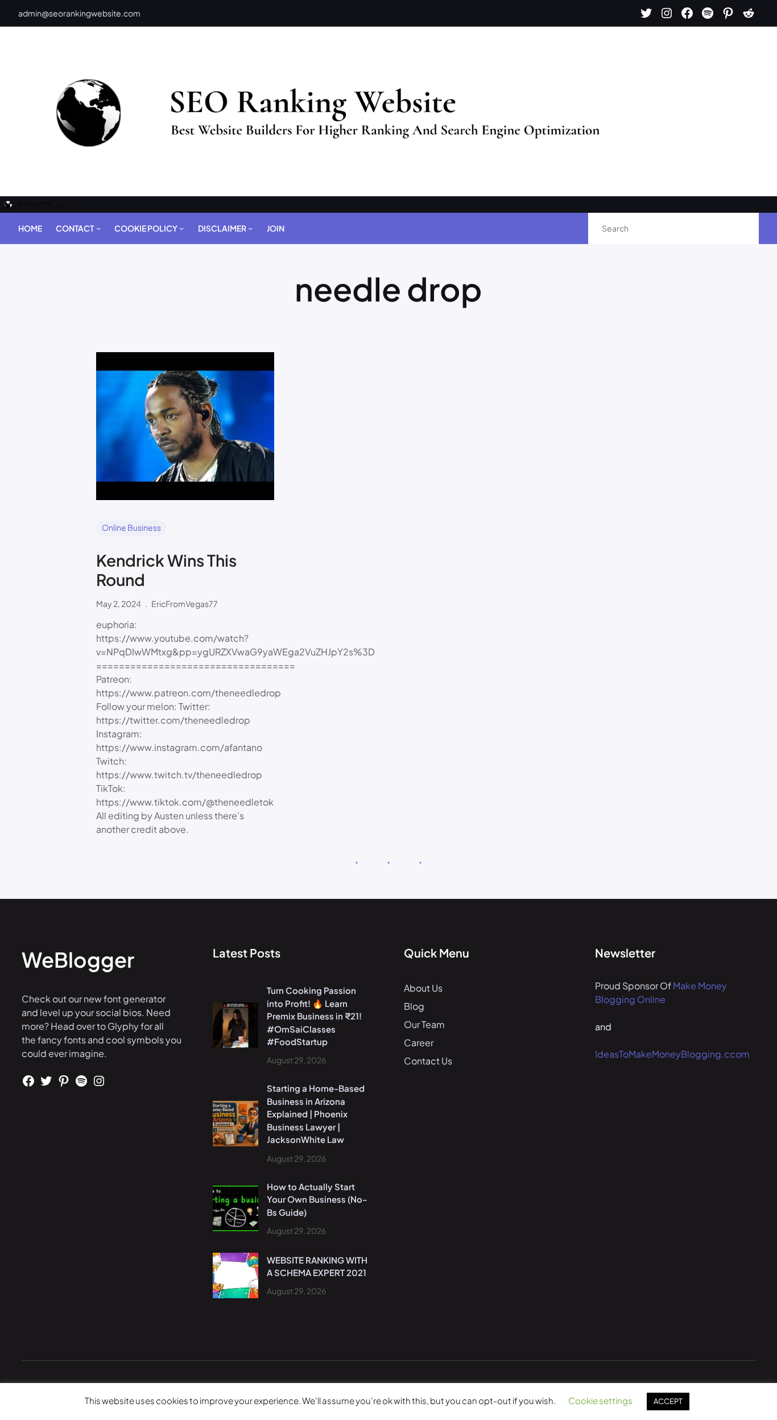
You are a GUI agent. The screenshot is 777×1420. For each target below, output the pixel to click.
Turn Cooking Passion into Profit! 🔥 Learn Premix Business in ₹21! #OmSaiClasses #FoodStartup (314, 1016)
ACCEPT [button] (668, 1401)
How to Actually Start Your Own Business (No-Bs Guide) (317, 1199)
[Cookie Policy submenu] (181, 228)
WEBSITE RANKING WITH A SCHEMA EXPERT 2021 (317, 1266)
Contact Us (428, 1061)
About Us (423, 988)
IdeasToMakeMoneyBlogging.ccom (672, 1054)
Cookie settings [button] (600, 1400)
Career (418, 1043)
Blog (414, 1006)
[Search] (738, 228)
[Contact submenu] (98, 228)
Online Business (131, 527)
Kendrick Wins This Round (166, 570)
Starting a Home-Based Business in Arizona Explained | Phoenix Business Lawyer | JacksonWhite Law (316, 1114)
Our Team (424, 1024)
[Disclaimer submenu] (250, 228)
